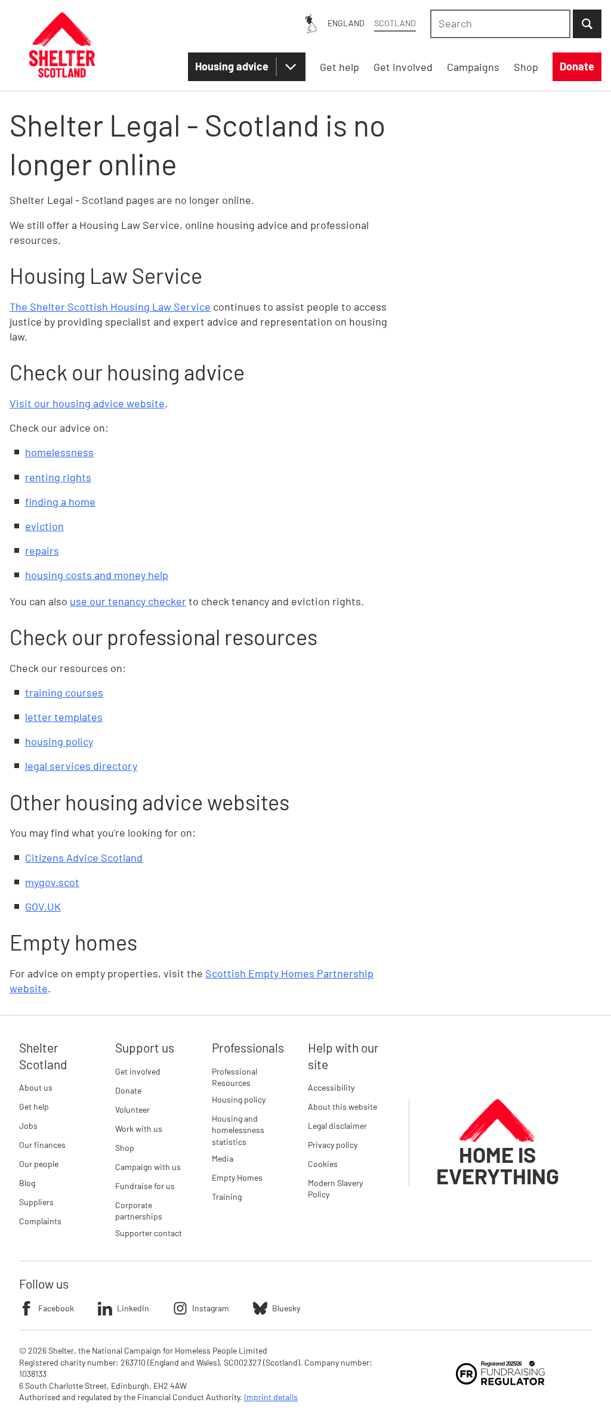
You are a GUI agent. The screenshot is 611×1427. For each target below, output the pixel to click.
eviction (44, 526)
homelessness (59, 452)
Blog (27, 1183)
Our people (38, 1164)
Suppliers (36, 1202)
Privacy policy (332, 1145)
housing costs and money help (96, 574)
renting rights (58, 477)
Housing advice (232, 66)
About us (36, 1087)
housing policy (59, 741)
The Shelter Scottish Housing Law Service (110, 306)
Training (227, 1196)
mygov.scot (52, 882)
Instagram (210, 1308)
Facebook (56, 1308)
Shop (124, 1148)
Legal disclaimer (337, 1125)
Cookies (323, 1164)
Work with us (138, 1128)
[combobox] (500, 24)
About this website (342, 1106)
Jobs (28, 1125)
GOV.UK (43, 906)
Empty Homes (237, 1177)
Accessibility (331, 1087)
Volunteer (132, 1109)
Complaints (40, 1221)
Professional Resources (234, 1077)
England (346, 23)
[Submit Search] (587, 24)
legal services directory (81, 765)
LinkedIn (133, 1308)
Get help (34, 1106)
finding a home (60, 501)
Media (222, 1158)
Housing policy (239, 1099)
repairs (42, 550)
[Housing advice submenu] (291, 66)
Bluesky (286, 1308)
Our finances (42, 1145)
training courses (64, 692)
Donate (128, 1090)
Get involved (138, 1071)
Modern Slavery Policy (335, 1189)
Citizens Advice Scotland (84, 857)
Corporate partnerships (138, 1211)
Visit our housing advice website (87, 403)
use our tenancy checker (128, 601)
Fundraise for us (145, 1186)
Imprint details (271, 1397)
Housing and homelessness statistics (238, 1130)
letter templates (64, 716)
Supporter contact (148, 1233)
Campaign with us (148, 1167)
